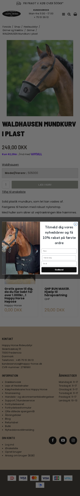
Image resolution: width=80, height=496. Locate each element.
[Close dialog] (75, 224)
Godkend (59, 269)
